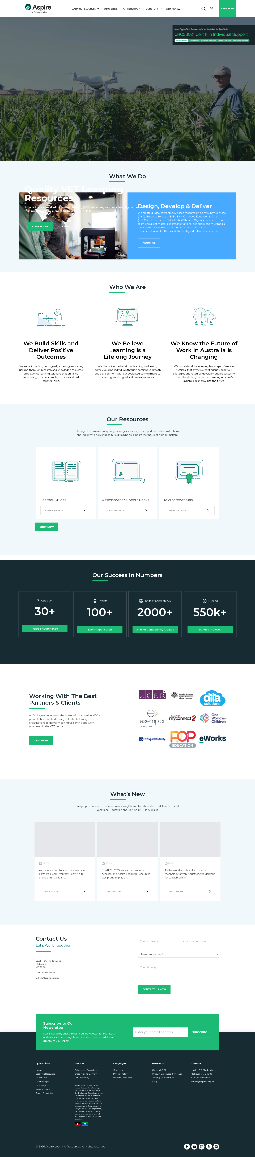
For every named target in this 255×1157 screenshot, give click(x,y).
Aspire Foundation (45, 1093)
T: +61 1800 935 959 (200, 1077)
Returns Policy (82, 1077)
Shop (227, 8)
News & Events (43, 1089)
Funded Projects (210, 629)
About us (149, 242)
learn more (69, 226)
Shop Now (47, 526)
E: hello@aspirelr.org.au (203, 1081)
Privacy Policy (120, 1073)
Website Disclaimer (122, 1077)
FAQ (154, 1081)
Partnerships (42, 1081)
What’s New (173, 9)
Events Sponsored (100, 629)
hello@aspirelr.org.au (49, 978)
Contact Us (40, 226)
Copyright (118, 1070)
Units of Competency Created (155, 629)
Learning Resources (45, 1073)
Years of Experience (45, 628)
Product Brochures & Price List (167, 1073)
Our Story (41, 1085)
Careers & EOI (159, 1070)
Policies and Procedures (86, 1070)
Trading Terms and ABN (164, 1077)
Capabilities (110, 9)
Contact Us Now (154, 989)
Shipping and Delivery (86, 1073)
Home (39, 1070)
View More (41, 740)
